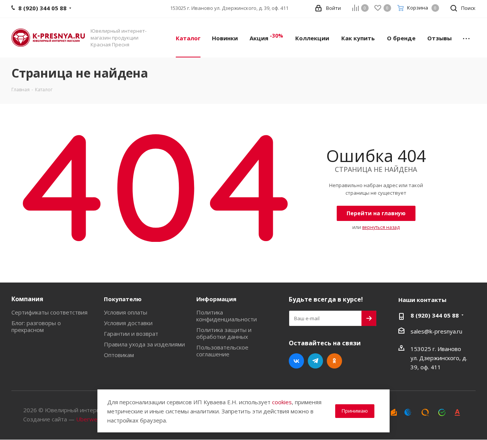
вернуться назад (380, 227)
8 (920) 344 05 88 (435, 315)
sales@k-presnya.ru (436, 331)
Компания (27, 299)
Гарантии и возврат (131, 333)
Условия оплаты (125, 312)
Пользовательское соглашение (222, 350)
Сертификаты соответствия (49, 312)
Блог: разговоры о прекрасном (36, 326)
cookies (282, 402)
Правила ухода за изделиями (144, 344)
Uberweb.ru (91, 419)
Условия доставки (128, 323)
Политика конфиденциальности (226, 315)
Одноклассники (334, 361)
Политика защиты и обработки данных (223, 333)
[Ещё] (466, 37)
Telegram (315, 361)
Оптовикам (119, 355)
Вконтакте (296, 361)
